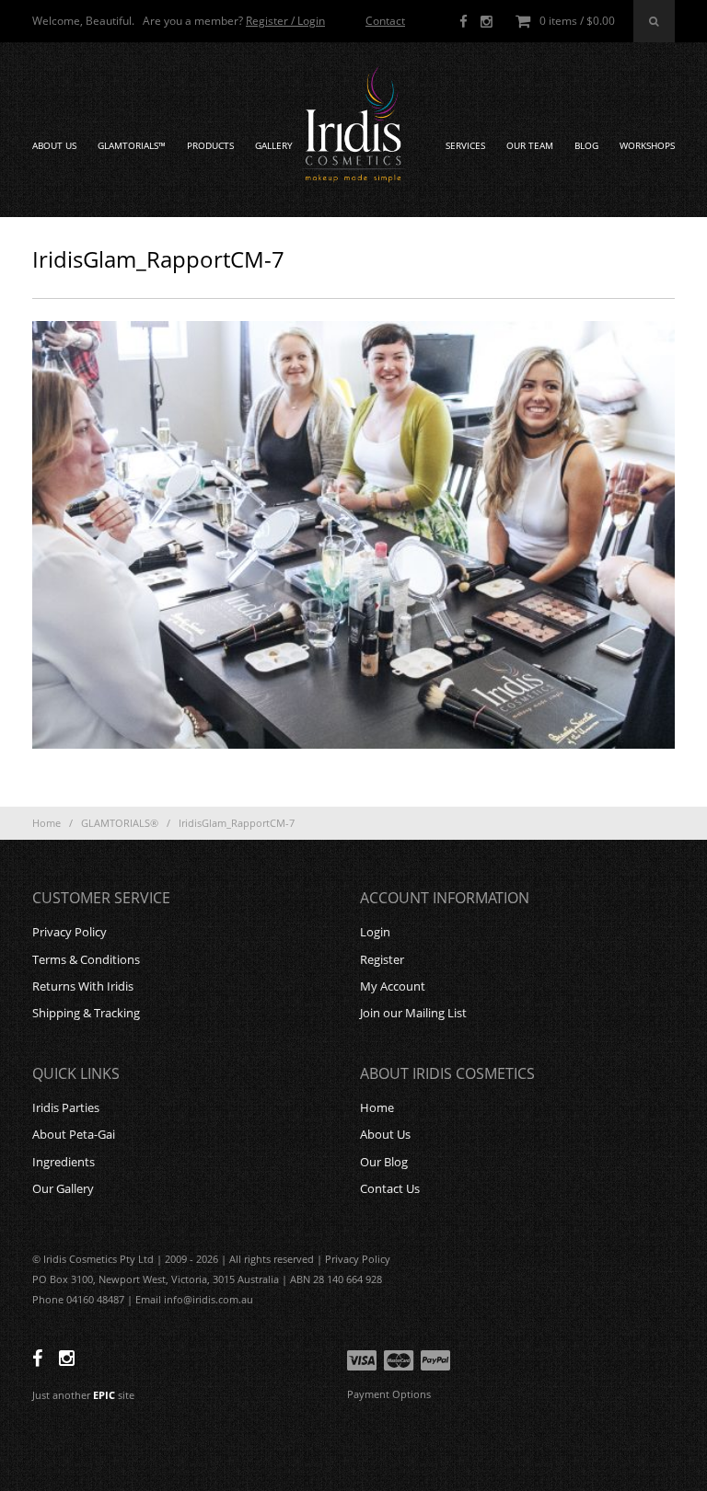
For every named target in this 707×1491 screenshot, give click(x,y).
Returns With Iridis (82, 986)
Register (382, 959)
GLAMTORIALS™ (132, 146)
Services (465, 146)
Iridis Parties (65, 1107)
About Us (54, 146)
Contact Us (390, 1188)
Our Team (529, 146)
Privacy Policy (69, 931)
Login (375, 931)
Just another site (83, 1395)
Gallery (274, 146)
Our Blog (384, 1161)
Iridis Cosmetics (353, 125)
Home (46, 823)
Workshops (647, 146)
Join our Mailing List (413, 1012)
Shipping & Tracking (86, 1012)
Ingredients (63, 1161)
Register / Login (285, 21)
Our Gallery (63, 1188)
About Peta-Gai (73, 1134)
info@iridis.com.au (208, 1299)
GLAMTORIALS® (119, 823)
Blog (586, 146)
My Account (392, 986)
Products (210, 146)
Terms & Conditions (86, 959)
